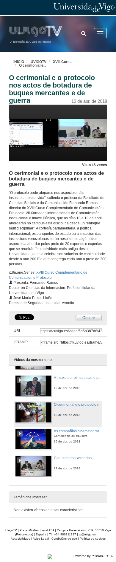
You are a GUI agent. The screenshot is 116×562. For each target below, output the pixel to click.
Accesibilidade (20, 538)
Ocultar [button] (88, 318)
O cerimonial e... (32, 65)
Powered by (93, 556)
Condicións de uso (64, 538)
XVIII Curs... (62, 62)
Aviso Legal (41, 538)
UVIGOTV (38, 62)
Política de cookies (93, 538)
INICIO (18, 62)
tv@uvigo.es (87, 534)
